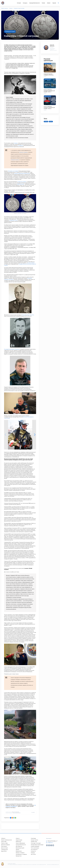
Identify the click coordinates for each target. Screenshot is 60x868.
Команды (33, 852)
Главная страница (4, 8)
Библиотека (18, 841)
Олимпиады (33, 838)
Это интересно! (34, 849)
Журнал (54, 2)
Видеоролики (19, 851)
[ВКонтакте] (10, 817)
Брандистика (18, 855)
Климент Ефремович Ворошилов (22, 173)
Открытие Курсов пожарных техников (48, 74)
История (19, 2)
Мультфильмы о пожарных (21, 854)
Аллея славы (3, 841)
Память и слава (4, 843)
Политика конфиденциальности (53, 864)
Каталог (48, 2)
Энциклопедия (19, 839)
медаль (50, 121)
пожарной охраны (15, 159)
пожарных (20, 145)
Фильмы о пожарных (20, 852)
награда (46, 121)
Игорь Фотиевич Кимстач (28, 314)
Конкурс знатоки (34, 839)
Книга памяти (4, 846)
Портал (43, 2)
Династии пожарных (5, 844)
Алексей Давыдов (52, 45)
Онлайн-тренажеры (35, 846)
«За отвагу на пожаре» (13, 171)
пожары (16, 143)
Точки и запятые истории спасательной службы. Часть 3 (49, 107)
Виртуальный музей (20, 847)
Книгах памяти (31, 262)
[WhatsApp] (15, 817)
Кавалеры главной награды (19, 8)
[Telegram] (14, 817)
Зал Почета (33, 854)
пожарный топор (13, 220)
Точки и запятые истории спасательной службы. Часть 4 (49, 90)
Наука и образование (20, 843)
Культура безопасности (34, 2)
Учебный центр (4, 849)
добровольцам (20, 184)
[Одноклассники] (12, 817)
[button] (19, 448)
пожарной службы (21, 181)
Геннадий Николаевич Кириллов (12, 349)
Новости (17, 838)
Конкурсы (25, 2)
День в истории (4, 847)
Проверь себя (34, 841)
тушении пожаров (23, 152)
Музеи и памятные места (6, 839)
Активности (33, 851)
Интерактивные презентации (37, 844)
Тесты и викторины (35, 847)
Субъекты (3, 838)
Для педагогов (19, 846)
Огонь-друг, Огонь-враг (36, 843)
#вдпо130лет (4, 851)
